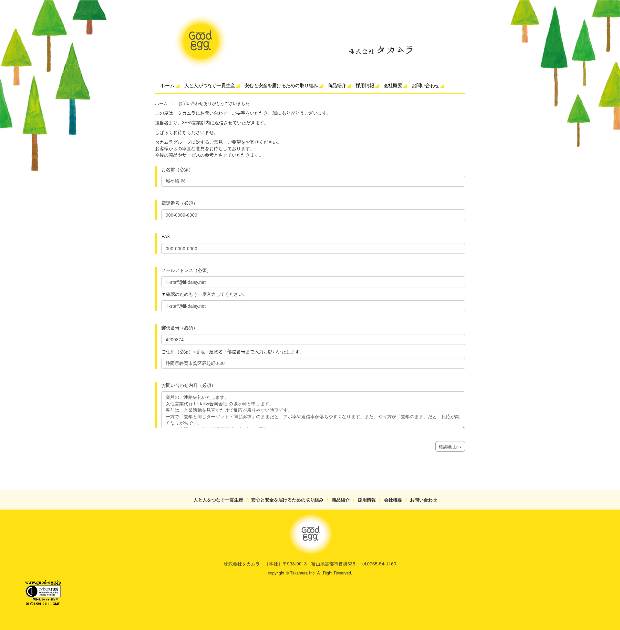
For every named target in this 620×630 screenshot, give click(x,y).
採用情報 (365, 85)
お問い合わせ (425, 85)
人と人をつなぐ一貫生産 (220, 499)
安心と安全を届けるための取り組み (289, 499)
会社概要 (393, 499)
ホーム (167, 85)
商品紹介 (341, 499)
